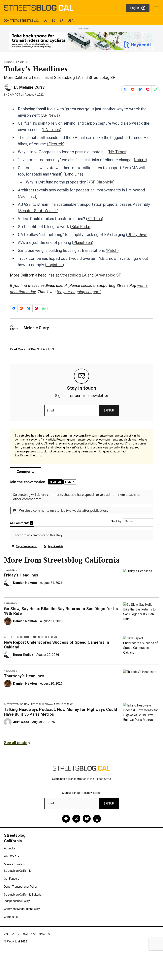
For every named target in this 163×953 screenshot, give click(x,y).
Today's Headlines (15, 62)
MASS (42, 934)
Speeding (51, 637)
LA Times (51, 129)
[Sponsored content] (81, 41)
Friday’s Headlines (21, 575)
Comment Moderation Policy (22, 908)
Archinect (27, 196)
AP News (50, 115)
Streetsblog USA (18, 704)
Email (50, 410)
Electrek (55, 144)
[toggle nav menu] (156, 8)
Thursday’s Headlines (24, 676)
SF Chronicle (102, 182)
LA (45, 20)
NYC (33, 934)
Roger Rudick (23, 655)
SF (61, 20)
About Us (10, 848)
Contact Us (11, 916)
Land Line (73, 174)
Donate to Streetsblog (21, 20)
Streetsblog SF (108, 275)
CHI (50, 934)
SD (53, 20)
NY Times (117, 151)
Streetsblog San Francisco (25, 637)
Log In (134, 8)
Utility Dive (136, 234)
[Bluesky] (87, 819)
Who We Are (11, 856)
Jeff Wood (21, 722)
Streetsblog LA (73, 275)
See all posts (15, 742)
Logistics (54, 264)
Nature (140, 159)
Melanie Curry (32, 87)
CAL (6, 934)
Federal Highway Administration (52, 704)
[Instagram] (97, 819)
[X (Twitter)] (76, 819)
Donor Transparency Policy (20, 886)
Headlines (10, 570)
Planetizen (82, 242)
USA (71, 20)
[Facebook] (66, 819)
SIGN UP (109, 410)
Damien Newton (25, 583)
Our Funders (11, 878)
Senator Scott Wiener (38, 210)
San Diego (10, 603)
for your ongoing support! (79, 291)
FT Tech (94, 218)
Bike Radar (80, 226)
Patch (112, 250)
